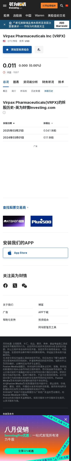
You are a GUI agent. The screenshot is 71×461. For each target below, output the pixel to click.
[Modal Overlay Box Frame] (34, 438)
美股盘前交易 (56, 16)
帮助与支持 (9, 319)
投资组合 (43, 319)
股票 (6, 16)
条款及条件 (8, 414)
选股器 (17, 16)
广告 (5, 312)
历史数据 (35, 91)
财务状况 (48, 82)
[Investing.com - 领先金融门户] (17, 5)
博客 (41, 304)
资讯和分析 (30, 82)
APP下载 (43, 312)
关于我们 (8, 304)
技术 (61, 82)
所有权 (23, 91)
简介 (14, 91)
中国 (28, 16)
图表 (16, 82)
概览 (5, 91)
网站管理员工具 (47, 327)
